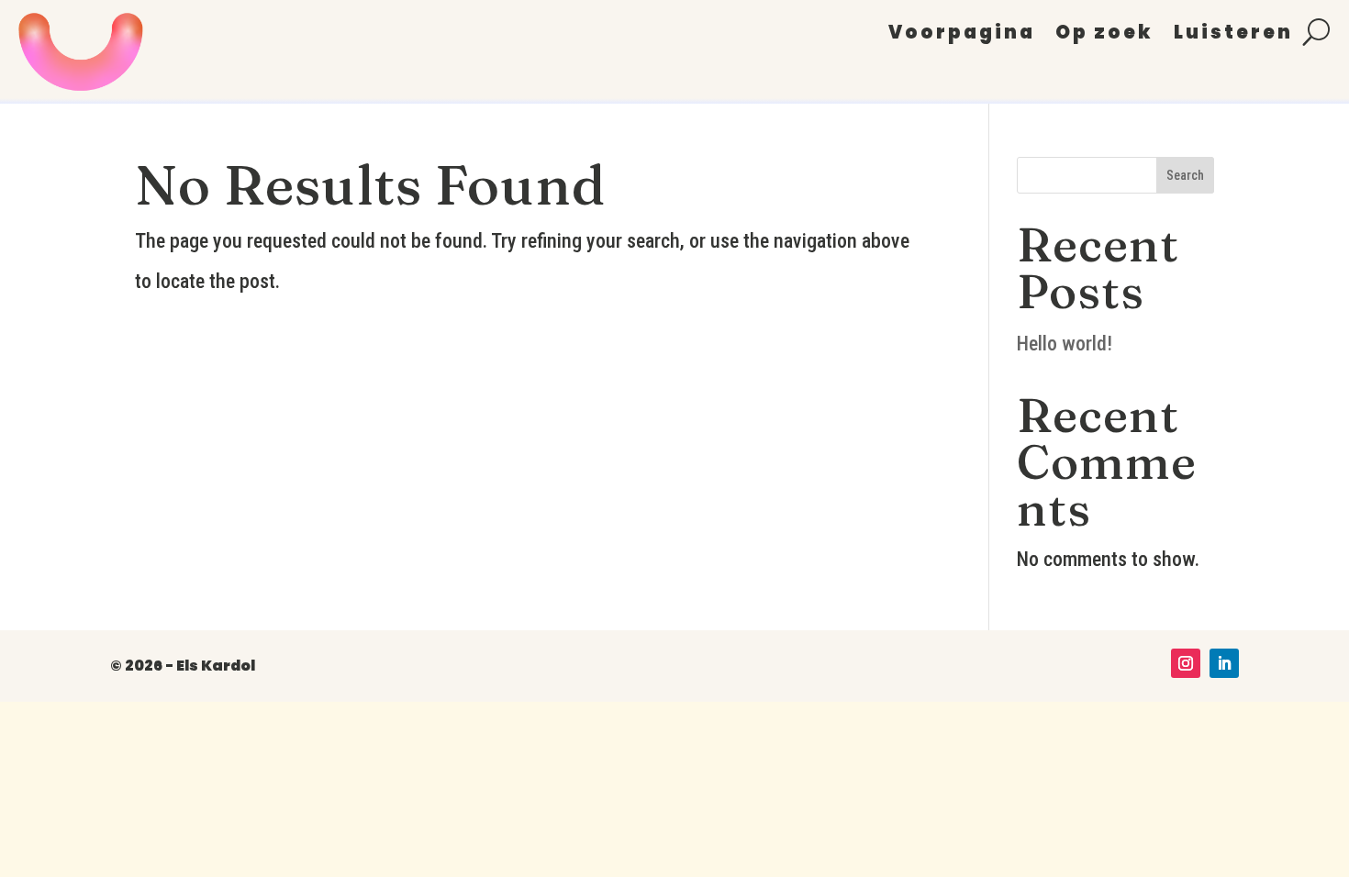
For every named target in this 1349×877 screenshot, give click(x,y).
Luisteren (1233, 35)
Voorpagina (961, 35)
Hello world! (1064, 343)
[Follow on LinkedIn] (1224, 663)
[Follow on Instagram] (1185, 663)
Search (1185, 175)
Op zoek (1104, 35)
